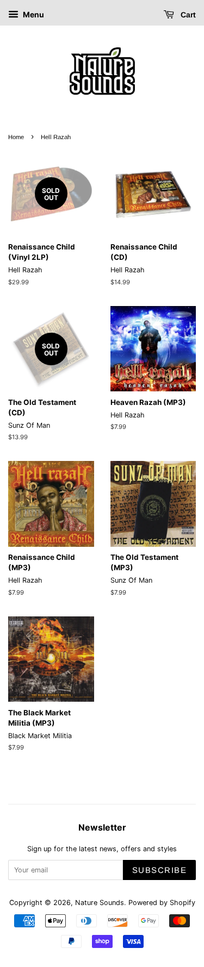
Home (16, 137)
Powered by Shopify (161, 903)
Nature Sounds (99, 903)
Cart (187, 14)
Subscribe (159, 870)
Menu (32, 14)
